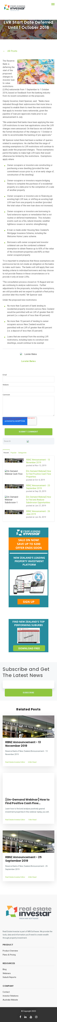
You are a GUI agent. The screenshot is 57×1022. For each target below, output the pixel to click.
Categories (22, 453)
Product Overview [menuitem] (10, 951)
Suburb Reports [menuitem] (9, 977)
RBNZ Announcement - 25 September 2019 (23, 859)
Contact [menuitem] (6, 992)
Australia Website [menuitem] (10, 1000)
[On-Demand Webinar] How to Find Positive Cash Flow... (27, 801)
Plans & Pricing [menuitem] (9, 955)
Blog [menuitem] (4, 969)
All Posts (12, 51)
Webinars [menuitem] (7, 973)
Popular (13, 453)
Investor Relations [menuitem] (10, 996)
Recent (6, 453)
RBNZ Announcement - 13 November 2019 (23, 744)
